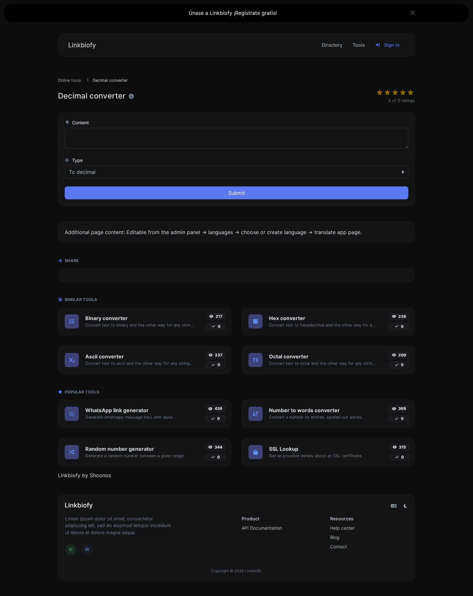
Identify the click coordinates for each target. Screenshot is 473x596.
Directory (332, 45)
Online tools (69, 80)
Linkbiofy (82, 45)
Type (77, 160)
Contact (338, 546)
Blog (334, 537)
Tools (359, 45)
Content (80, 122)
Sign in (391, 45)
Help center (342, 528)
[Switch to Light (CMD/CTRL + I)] (405, 506)
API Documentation (262, 528)
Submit (236, 193)
